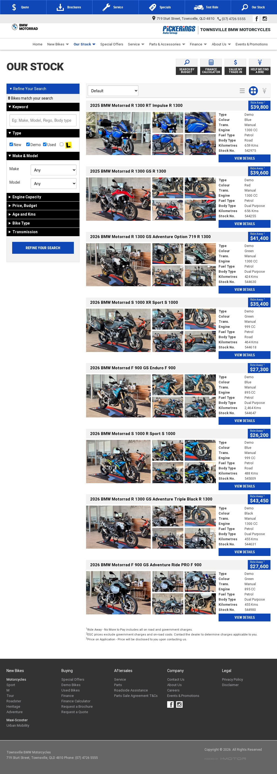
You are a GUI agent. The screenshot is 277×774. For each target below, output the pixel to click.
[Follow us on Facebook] (257, 18)
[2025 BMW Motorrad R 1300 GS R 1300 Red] (151, 199)
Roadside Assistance (131, 690)
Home (37, 44)
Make (14, 168)
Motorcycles (16, 679)
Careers (173, 690)
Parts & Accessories (165, 44)
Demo (35, 144)
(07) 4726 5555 (234, 19)
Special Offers (111, 44)
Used (51, 144)
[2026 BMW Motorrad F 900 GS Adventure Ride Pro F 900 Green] (151, 592)
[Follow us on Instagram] (266, 18)
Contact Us (175, 679)
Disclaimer (230, 685)
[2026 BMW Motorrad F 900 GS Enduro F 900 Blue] (151, 396)
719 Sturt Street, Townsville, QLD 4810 (186, 18)
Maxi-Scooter (17, 720)
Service (134, 44)
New (17, 144)
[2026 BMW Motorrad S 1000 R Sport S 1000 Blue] (151, 461)
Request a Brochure (77, 706)
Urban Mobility (17, 725)
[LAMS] (68, 144)
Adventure (14, 712)
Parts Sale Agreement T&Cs (136, 695)
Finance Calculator (75, 701)
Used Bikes (70, 690)
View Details (245, 158)
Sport (10, 685)
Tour (10, 695)
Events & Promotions (252, 44)
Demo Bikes (71, 685)
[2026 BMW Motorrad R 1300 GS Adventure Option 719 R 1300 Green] (151, 264)
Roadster (13, 701)
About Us (219, 44)
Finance (196, 44)
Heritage (13, 706)
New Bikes (55, 44)
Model (14, 182)
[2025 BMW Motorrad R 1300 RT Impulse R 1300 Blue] (151, 133)
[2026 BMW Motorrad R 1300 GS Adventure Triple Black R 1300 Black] (151, 527)
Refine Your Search (27, 88)
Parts (118, 685)
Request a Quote (74, 712)
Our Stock (82, 44)
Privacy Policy (232, 679)
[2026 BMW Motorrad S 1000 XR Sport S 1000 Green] (151, 330)
